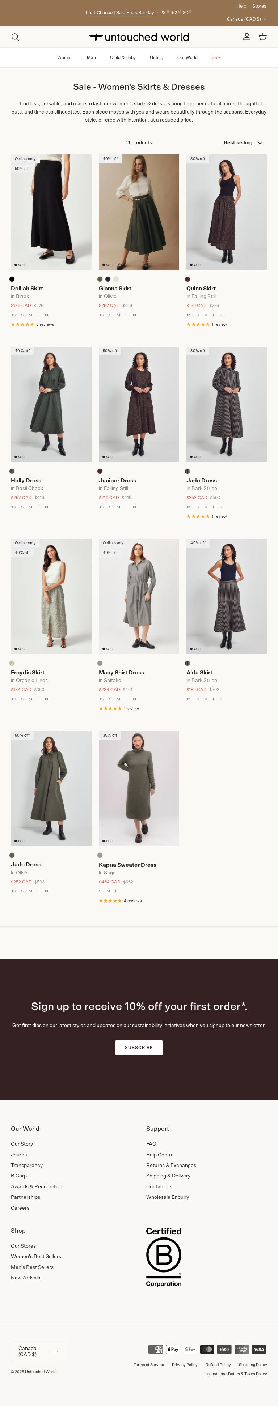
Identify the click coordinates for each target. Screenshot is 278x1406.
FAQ (151, 1144)
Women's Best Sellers (36, 1256)
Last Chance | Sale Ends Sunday (120, 12)
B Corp (19, 1176)
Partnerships (25, 1197)
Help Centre (160, 1155)
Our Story (22, 1144)
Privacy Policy (185, 1365)
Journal (19, 1155)
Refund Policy (218, 1365)
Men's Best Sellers (32, 1267)
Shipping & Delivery (168, 1176)
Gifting (156, 57)
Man (91, 57)
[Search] (15, 37)
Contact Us (159, 1186)
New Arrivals (25, 1278)
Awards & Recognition (36, 1186)
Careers (20, 1208)
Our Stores (23, 1246)
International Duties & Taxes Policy (236, 1374)
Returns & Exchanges (171, 1165)
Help (241, 6)
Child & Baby (123, 57)
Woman (65, 57)
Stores (259, 6)
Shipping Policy (253, 1365)
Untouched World (41, 1372)
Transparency (27, 1165)
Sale (216, 57)
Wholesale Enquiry (167, 1197)
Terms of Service (149, 1365)
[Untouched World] (139, 37)
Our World (187, 57)
